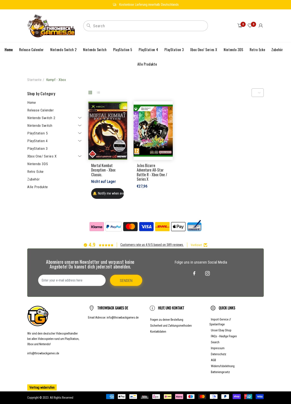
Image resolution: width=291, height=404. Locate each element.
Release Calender (40, 110)
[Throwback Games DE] (52, 25)
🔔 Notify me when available (108, 193)
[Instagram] (207, 273)
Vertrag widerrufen (42, 387)
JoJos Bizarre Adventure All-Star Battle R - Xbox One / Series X (152, 172)
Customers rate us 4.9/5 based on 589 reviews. (152, 245)
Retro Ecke (35, 171)
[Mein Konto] (261, 25)
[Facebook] (194, 273)
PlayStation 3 (37, 148)
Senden (126, 280)
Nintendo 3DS (37, 164)
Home (31, 102)
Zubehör (33, 179)
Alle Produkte (37, 187)
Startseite (34, 80)
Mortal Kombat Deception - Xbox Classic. (103, 170)
